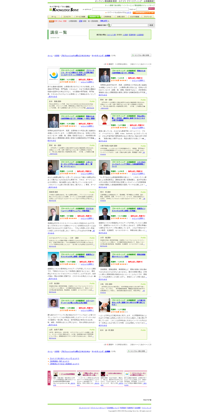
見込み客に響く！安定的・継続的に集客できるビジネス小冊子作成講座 (128, 118)
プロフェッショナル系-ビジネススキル (75, 56)
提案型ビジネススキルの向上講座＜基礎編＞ (77, 256)
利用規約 (123, 408)
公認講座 (140, 35)
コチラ (128, 12)
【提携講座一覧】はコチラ (59, 361)
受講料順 (132, 35)
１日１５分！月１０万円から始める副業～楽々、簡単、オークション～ (77, 164)
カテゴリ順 (111, 35)
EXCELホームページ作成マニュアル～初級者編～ (77, 210)
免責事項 (130, 408)
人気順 (125, 35)
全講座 (56, 56)
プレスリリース (84, 408)
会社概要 (138, 408)
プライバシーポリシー (98, 408)
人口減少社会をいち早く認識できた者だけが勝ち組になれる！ (128, 302)
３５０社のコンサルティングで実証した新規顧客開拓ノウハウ (128, 164)
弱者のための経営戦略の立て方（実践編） (128, 72)
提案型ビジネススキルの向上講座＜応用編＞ (128, 210)
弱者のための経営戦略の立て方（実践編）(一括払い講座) (78, 117)
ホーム (50, 56)
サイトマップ (146, 408)
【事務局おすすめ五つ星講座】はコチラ (64, 364)
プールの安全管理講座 (68, 374)
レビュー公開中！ (87, 82)
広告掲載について (113, 408)
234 (80, 21)
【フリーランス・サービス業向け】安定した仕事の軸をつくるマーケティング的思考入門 (77, 72)
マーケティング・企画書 (101, 56)
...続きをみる (52, 97)
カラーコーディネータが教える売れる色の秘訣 (77, 302)
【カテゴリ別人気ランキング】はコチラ (64, 358)
